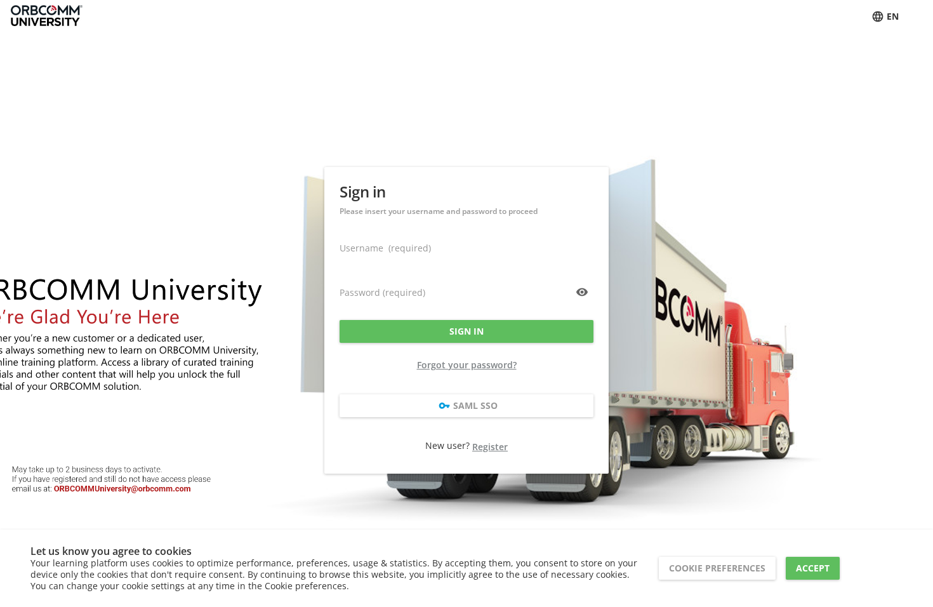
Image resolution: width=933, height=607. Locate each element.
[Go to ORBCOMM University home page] (46, 16)
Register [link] (490, 447)
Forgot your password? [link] (467, 365)
